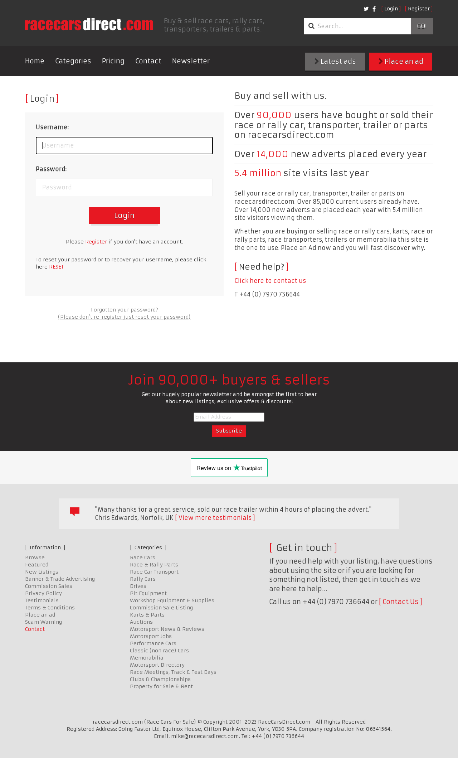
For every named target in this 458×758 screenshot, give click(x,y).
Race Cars (142, 557)
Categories (73, 61)
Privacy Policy (43, 593)
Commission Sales (48, 586)
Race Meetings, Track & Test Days (173, 672)
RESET (56, 267)
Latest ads (337, 61)
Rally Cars (143, 579)
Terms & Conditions (50, 607)
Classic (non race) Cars (159, 650)
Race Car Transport (154, 572)
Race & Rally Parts (154, 564)
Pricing (113, 61)
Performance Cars (153, 643)
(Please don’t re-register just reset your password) (124, 317)
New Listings (41, 572)
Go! (422, 26)
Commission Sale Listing (161, 607)
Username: (52, 127)
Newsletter (191, 61)
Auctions (141, 622)
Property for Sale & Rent (161, 686)
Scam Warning (43, 622)
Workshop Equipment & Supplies (172, 600)
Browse (35, 557)
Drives (138, 586)
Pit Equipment (148, 593)
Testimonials (42, 600)
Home (34, 61)
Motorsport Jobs (151, 636)
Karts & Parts (147, 615)
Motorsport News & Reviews (167, 629)
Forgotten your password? (124, 309)
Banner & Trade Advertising (60, 579)
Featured (36, 564)
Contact (148, 61)
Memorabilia (147, 658)
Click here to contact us (270, 280)
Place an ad (403, 61)
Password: (51, 169)
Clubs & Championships (160, 679)
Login (391, 8)
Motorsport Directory (157, 665)
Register (419, 8)
